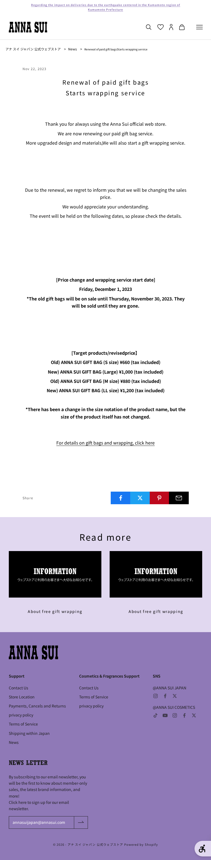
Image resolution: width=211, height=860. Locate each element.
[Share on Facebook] (120, 498)
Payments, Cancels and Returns (37, 706)
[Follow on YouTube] (165, 715)
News (72, 49)
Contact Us (18, 687)
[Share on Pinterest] (159, 498)
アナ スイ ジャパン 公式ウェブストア (33, 49)
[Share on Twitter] (140, 498)
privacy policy (21, 715)
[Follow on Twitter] (174, 696)
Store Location (22, 697)
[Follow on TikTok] (155, 715)
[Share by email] (178, 498)
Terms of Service (23, 724)
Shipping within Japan (29, 733)
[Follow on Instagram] (155, 696)
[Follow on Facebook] (165, 696)
